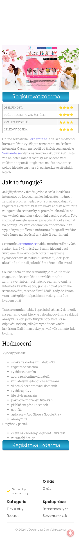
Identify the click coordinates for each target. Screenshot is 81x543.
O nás (47, 488)
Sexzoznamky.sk (55, 515)
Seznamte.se (38, 139)
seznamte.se (27, 243)
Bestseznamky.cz (55, 509)
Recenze (13, 515)
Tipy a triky (15, 509)
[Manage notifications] (70, 533)
